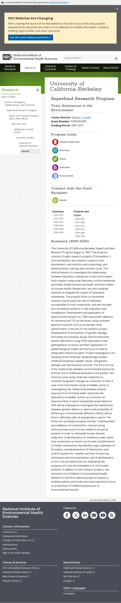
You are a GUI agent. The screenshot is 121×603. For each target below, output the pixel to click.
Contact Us (8, 531)
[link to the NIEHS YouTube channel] (102, 515)
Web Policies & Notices (14, 576)
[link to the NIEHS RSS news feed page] (111, 515)
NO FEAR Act (70, 576)
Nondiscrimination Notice (16, 572)
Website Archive (11, 580)
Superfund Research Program (22, 110)
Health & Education (10, 67)
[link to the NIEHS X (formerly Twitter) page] (75, 515)
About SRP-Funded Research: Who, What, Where (24, 117)
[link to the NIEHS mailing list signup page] (93, 515)
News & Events (90, 67)
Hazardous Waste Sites (70, 142)
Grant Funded (8, 96)
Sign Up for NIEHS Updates (16, 552)
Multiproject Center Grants (24, 131)
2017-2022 (58, 219)
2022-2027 (58, 215)
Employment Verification (15, 536)
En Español (69, 593)
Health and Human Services (77, 567)
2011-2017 (58, 222)
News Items (64, 150)
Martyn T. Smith (81, 117)
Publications (65, 167)
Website (63, 200)
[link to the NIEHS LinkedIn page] (84, 515)
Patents (63, 159)
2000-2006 (58, 229)
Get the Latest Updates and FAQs (29, 37)
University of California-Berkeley (28, 144)
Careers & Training (70, 67)
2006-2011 (58, 225)
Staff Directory (10, 544)
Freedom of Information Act (17, 540)
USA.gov (67, 580)
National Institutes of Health (77, 572)
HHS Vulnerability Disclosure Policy (20, 567)
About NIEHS (111, 67)
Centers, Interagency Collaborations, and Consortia (19, 103)
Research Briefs (66, 176)
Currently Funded (25, 137)
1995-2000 (58, 232)
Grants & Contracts (50, 67)
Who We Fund (19, 123)
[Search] (116, 58)
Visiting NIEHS (10, 548)
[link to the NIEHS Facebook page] (66, 515)
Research (30, 67)
